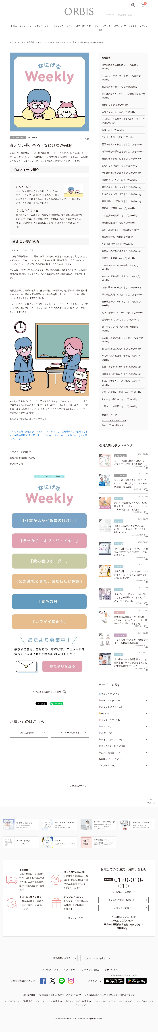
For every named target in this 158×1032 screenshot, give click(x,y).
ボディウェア (120, 26)
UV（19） (106, 713)
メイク (69, 26)
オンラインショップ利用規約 (18, 1001)
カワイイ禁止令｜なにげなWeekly (118, 111)
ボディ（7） (107, 733)
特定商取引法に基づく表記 (122, 994)
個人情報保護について (95, 994)
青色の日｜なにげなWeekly (115, 104)
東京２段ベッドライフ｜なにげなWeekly (121, 201)
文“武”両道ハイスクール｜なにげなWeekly (122, 312)
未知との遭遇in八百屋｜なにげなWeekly (121, 392)
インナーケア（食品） (102, 28)
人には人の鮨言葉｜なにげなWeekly (119, 215)
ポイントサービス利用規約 (78, 1001)
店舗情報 (133, 26)
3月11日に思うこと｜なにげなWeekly (120, 229)
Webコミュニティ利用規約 (49, 1001)
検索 (104, 14)
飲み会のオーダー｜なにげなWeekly (119, 86)
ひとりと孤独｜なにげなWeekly (117, 137)
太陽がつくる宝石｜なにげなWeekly (119, 406)
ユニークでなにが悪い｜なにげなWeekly (121, 366)
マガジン (143, 26)
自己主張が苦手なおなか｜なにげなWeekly (122, 151)
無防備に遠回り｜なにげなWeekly (118, 222)
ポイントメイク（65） (112, 706)
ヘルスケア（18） (107, 765)
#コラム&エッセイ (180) (114, 420)
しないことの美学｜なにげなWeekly (119, 165)
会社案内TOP (29, 994)
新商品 (14, 26)
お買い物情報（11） (111, 752)
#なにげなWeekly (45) (112, 425)
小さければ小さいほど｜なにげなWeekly (121, 172)
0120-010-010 (128, 882)
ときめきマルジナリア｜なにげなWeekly (121, 194)
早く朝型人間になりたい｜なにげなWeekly (122, 294)
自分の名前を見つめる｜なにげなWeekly (121, 158)
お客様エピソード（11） (111, 759)
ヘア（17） (106, 726)
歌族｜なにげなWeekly (113, 130)
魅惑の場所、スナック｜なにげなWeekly (121, 187)
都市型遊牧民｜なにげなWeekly (117, 236)
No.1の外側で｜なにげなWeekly (117, 243)
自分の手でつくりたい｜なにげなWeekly (121, 287)
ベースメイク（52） (111, 700)
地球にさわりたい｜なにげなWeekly (119, 179)
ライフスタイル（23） (112, 739)
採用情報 (43, 994)
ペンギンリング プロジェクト (139, 1001)
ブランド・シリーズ (42, 28)
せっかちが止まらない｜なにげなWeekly (121, 348)
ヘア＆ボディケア (83, 26)
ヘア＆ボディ (70, 969)
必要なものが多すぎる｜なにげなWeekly (121, 250)
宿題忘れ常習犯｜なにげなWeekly (118, 258)
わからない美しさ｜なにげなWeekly (119, 399)
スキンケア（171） (110, 694)
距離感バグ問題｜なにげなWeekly (118, 208)
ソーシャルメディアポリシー (108, 1001)
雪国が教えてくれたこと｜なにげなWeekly (122, 144)
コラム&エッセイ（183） (113, 745)
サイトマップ (79, 1005)
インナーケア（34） (111, 720)
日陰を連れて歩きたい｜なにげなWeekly (121, 373)
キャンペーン (25, 26)
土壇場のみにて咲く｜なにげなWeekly (120, 319)
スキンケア (58, 26)
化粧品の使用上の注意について (66, 994)
